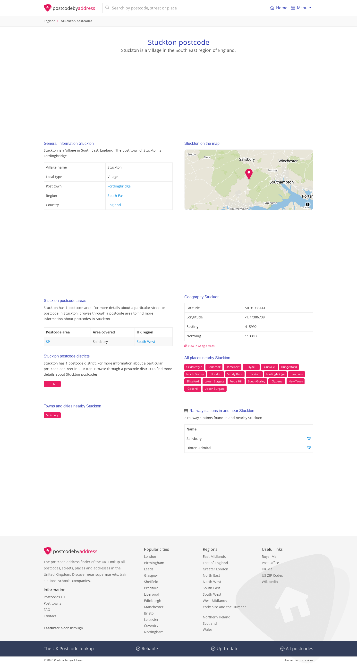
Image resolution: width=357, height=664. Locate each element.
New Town (296, 381)
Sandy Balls (235, 374)
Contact (50, 616)
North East (211, 575)
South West (146, 341)
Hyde (251, 367)
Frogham (296, 374)
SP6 (52, 384)
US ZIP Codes (272, 575)
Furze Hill (236, 381)
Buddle (215, 374)
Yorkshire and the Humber (224, 607)
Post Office (270, 562)
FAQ (47, 609)
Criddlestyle (194, 367)
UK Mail (268, 569)
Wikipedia (270, 581)
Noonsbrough (72, 628)
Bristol (149, 613)
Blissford (193, 381)
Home (281, 7)
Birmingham (154, 562)
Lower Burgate (214, 381)
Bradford (151, 588)
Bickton (254, 374)
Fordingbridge (119, 186)
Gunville (269, 367)
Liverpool (151, 594)
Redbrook (214, 367)
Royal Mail (270, 556)
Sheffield (151, 581)
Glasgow (151, 575)
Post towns (52, 603)
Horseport (232, 367)
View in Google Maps (200, 346)
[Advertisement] (178, 92)
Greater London (215, 569)
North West (212, 581)
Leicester (151, 619)
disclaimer (291, 660)
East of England (215, 562)
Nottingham (153, 632)
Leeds (148, 569)
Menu (302, 7)
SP (48, 341)
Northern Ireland (216, 617)
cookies (307, 660)
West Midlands (215, 600)
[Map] (249, 180)
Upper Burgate (214, 389)
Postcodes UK (55, 597)
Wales (207, 629)
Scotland (210, 623)
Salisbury (52, 415)
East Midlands (214, 556)
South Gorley (256, 381)
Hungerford (289, 367)
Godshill (192, 389)
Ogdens (277, 381)
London (150, 556)
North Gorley (195, 374)
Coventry (151, 625)
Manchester (153, 607)
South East (116, 195)
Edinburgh (152, 600)
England (114, 204)
